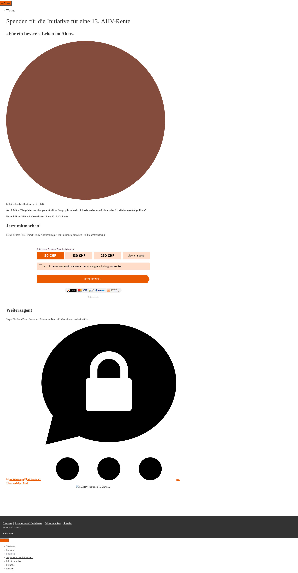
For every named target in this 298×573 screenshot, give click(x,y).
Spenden (67, 523)
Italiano (10, 568)
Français (10, 565)
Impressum (17, 527)
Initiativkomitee (53, 523)
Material (10, 550)
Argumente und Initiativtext (28, 523)
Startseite (7, 523)
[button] (10, 10)
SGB (6, 533)
